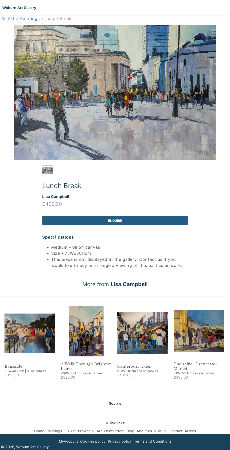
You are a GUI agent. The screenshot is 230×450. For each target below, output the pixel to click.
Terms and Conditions (152, 441)
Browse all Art (90, 431)
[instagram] (126, 413)
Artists (190, 431)
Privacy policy (120, 441)
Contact (175, 431)
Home (39, 431)
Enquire (115, 220)
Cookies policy (93, 441)
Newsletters (114, 431)
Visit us (160, 431)
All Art (8, 18)
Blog (130, 431)
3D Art (70, 431)
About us (144, 431)
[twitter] (103, 413)
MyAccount (68, 441)
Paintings (30, 18)
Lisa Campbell (55, 196)
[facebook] (115, 413)
